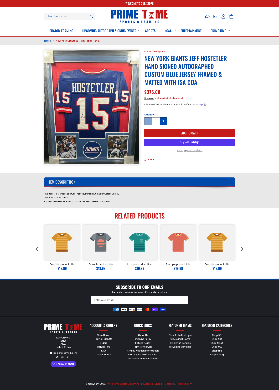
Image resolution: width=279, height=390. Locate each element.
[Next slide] (241, 249)
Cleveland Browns (180, 339)
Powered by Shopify (152, 383)
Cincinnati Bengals (180, 342)
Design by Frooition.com (178, 383)
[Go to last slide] (37, 249)
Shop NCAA (217, 342)
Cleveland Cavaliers (180, 346)
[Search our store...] (91, 16)
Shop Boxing (217, 354)
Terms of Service (143, 346)
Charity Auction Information (143, 350)
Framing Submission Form (142, 354)
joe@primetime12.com (65, 352)
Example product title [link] (62, 264)
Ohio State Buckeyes (180, 335)
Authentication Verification (143, 358)
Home (47, 41)
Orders (103, 342)
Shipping (149, 98)
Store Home (103, 335)
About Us (143, 335)
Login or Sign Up (103, 339)
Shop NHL (217, 350)
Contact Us (103, 346)
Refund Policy (142, 342)
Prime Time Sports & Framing (123, 383)
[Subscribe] (184, 300)
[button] (231, 16)
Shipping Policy (143, 339)
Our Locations (103, 354)
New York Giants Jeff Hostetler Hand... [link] (78, 41)
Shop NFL (217, 335)
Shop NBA (217, 339)
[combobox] (69, 16)
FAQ (103, 350)
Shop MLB (217, 346)
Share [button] (151, 159)
